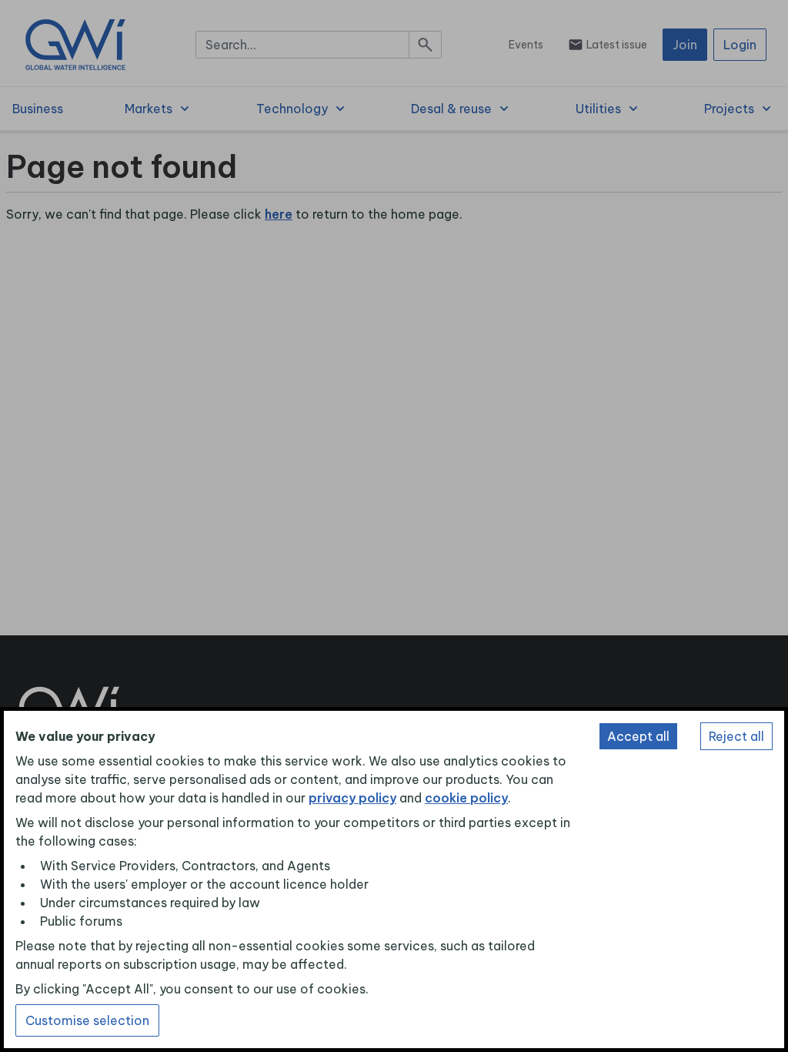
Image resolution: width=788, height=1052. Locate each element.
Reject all (736, 736)
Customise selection (87, 1020)
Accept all (638, 736)
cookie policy (466, 798)
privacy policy (352, 798)
